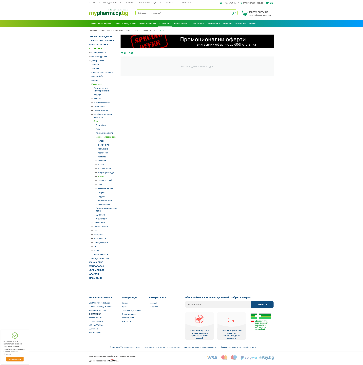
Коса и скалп (99, 106)
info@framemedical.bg (253, 3)
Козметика (96, 84)
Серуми (101, 196)
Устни (96, 250)
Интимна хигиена (102, 102)
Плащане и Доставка (107, 3)
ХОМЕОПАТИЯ (96, 266)
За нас (92, 3)
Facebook (153, 303)
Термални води (105, 200)
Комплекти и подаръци (102, 72)
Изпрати (262, 304)
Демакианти (103, 144)
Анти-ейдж (101, 125)
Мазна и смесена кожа (106, 136)
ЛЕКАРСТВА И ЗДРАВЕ (100, 36)
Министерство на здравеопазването (200, 347)
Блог (124, 306)
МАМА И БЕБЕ (96, 262)
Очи (95, 230)
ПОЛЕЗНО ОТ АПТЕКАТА (170, 3)
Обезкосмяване (101, 226)
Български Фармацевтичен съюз (125, 347)
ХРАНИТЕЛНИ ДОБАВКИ (101, 40)
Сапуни (101, 192)
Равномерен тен (105, 188)
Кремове (102, 156)
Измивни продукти (104, 133)
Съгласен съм (15, 359)
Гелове (101, 140)
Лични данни (128, 317)
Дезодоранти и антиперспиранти (102, 89)
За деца (95, 64)
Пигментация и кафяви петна (106, 209)
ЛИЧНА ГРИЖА (96, 270)
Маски (101, 164)
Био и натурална (99, 56)
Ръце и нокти (100, 238)
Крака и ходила (101, 110)
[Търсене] (234, 13)
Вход (270, 30)
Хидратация (101, 218)
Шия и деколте (101, 254)
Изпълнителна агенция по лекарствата (162, 347)
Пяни (100, 184)
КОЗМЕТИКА (95, 48)
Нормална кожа (103, 204)
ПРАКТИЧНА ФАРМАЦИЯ (147, 3)
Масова (94, 80)
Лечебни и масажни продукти (103, 115)
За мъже (95, 68)
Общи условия (127, 3)
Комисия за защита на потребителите (238, 347)
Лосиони (102, 160)
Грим (98, 129)
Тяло (96, 246)
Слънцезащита (98, 52)
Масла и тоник (104, 168)
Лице (96, 121)
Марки (252, 23)
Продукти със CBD (100, 258)
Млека (101, 176)
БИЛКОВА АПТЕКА (98, 44)
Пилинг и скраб (105, 180)
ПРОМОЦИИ (95, 278)
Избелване (103, 148)
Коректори (103, 152)
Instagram (153, 306)
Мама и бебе (97, 76)
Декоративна (97, 60)
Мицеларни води (106, 172)
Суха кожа (100, 214)
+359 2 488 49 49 (231, 3)
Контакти (186, 3)
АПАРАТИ (94, 274)
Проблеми (98, 234)
